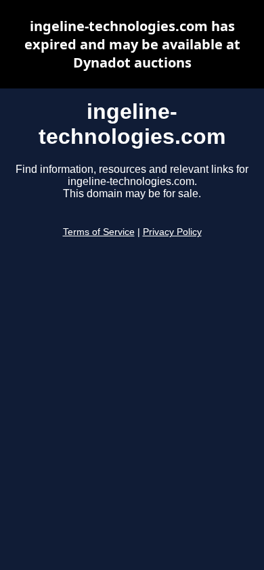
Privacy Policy (172, 232)
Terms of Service (99, 232)
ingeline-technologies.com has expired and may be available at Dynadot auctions (132, 44)
